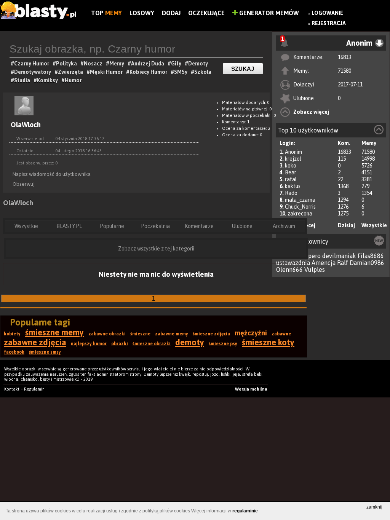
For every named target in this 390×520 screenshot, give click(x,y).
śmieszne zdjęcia (211, 334)
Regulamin (34, 389)
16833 (344, 57)
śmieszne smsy (45, 352)
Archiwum (284, 226)
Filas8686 (371, 255)
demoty (189, 342)
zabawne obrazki (107, 334)
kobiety (12, 334)
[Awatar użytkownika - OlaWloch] (24, 116)
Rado (291, 193)
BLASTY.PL (69, 226)
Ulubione (242, 226)
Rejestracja (329, 23)
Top (106, 13)
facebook (14, 352)
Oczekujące (206, 13)
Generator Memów (268, 13)
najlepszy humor (89, 343)
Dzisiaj (346, 225)
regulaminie (245, 511)
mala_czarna (300, 200)
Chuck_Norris (300, 207)
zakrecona (300, 214)
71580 (344, 71)
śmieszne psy (223, 343)
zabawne (281, 334)
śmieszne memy (54, 332)
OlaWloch (18, 203)
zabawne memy (171, 334)
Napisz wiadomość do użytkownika (52, 174)
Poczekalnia (155, 226)
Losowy (141, 13)
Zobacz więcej (311, 112)
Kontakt (11, 389)
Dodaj (171, 13)
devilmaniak (339, 255)
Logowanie (327, 13)
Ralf (342, 262)
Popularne (112, 226)
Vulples (314, 269)
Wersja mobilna (251, 389)
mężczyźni (251, 333)
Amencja (324, 262)
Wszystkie (374, 225)
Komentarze (199, 226)
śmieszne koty (268, 342)
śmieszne (140, 334)
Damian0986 (367, 262)
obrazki (119, 343)
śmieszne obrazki (152, 343)
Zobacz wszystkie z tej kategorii (156, 249)
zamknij (374, 507)
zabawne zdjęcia (35, 342)
